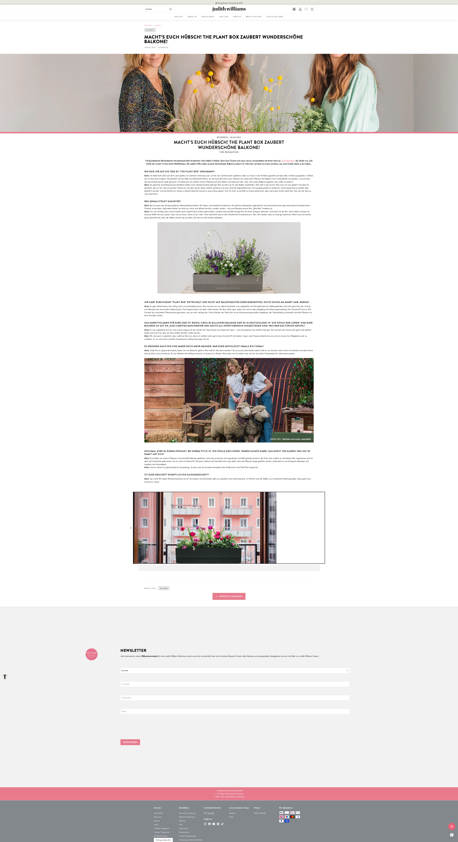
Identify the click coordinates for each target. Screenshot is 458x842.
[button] (451, 835)
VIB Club (223, 17)
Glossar (157, 820)
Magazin (158, 25)
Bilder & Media (260, 813)
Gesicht (179, 17)
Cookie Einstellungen (187, 836)
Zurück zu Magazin (230, 596)
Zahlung (182, 820)
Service (237, 17)
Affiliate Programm (162, 828)
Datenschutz (184, 832)
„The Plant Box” (288, 160)
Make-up (192, 17)
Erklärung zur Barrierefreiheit (190, 840)
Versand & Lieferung (187, 813)
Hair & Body (207, 17)
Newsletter (158, 813)
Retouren (158, 817)
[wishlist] (306, 9)
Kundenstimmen (160, 836)
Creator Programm (161, 832)
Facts (231, 817)
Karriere (232, 813)
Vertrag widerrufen (163, 840)
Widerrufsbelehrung (187, 817)
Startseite (148, 25)
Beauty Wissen (254, 17)
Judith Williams (274, 17)
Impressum (183, 828)
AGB (181, 824)
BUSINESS (150, 30)
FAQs (156, 824)
